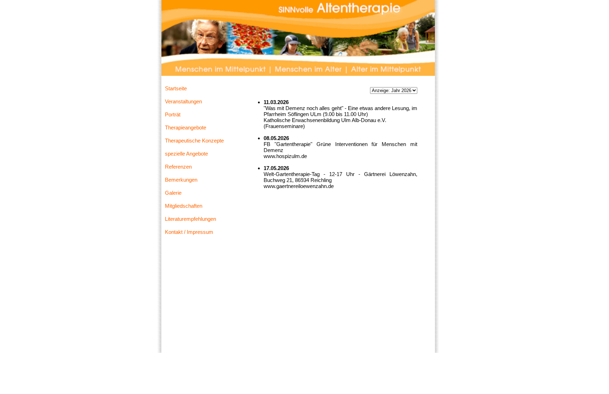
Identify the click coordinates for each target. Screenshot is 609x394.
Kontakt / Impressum (189, 232)
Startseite (176, 88)
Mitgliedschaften (183, 206)
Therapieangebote (185, 128)
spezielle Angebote (186, 154)
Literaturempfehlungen (190, 219)
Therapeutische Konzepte (194, 141)
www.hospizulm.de (285, 156)
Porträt (172, 114)
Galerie (173, 193)
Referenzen (178, 167)
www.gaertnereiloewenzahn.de (299, 186)
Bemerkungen (181, 180)
